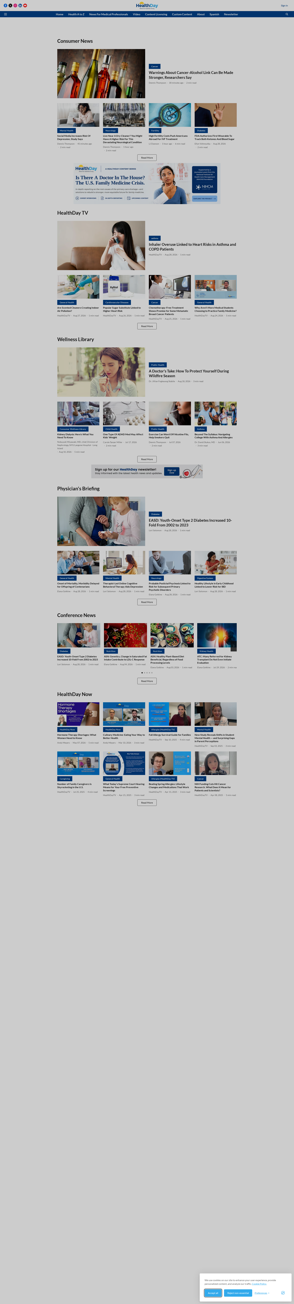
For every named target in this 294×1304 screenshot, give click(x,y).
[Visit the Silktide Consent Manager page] (283, 1293)
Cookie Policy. (259, 1283)
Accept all (213, 1292)
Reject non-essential (238, 1292)
